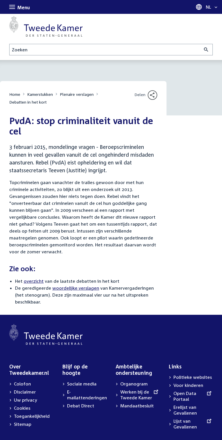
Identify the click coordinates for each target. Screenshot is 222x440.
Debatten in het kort (28, 102)
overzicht (34, 281)
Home (14, 94)
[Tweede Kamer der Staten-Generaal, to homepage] (46, 26)
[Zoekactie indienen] (206, 49)
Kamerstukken (40, 94)
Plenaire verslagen (77, 94)
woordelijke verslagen (75, 288)
